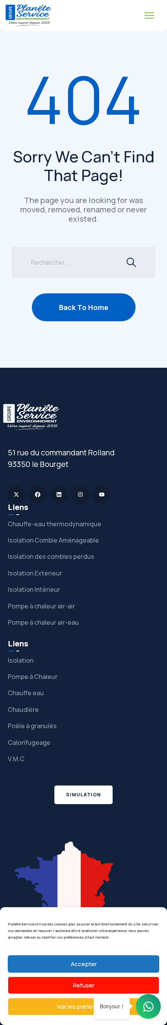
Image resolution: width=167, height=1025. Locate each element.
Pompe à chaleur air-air (41, 606)
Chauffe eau (26, 693)
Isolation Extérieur (35, 573)
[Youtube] (101, 494)
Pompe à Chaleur (32, 676)
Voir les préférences (84, 1007)
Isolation (20, 660)
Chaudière (23, 709)
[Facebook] (38, 494)
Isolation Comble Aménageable (53, 540)
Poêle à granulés (32, 726)
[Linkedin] (59, 494)
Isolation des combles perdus (51, 556)
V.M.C (16, 759)
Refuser (83, 985)
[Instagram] (80, 494)
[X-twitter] (16, 494)
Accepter (84, 964)
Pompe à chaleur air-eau (43, 622)
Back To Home (83, 307)
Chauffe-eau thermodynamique (54, 524)
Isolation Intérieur (34, 589)
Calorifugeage (29, 742)
